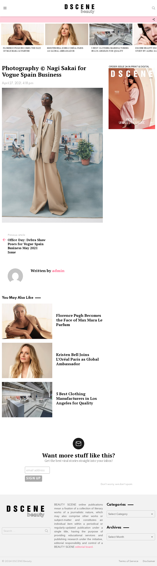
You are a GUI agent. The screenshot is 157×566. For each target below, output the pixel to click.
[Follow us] (153, 19)
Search (46, 531)
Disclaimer (149, 561)
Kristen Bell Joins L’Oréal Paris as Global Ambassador (65, 49)
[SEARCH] (153, 8)
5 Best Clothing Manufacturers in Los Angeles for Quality (110, 49)
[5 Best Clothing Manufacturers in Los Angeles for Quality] (110, 34)
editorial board (84, 546)
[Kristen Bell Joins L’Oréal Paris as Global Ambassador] (66, 34)
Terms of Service (128, 561)
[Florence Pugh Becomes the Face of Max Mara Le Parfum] (22, 34)
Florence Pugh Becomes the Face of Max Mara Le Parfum (22, 49)
